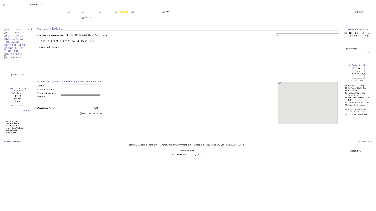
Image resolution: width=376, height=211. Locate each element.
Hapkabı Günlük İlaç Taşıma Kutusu (356, 94)
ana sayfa (76, 12)
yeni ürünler (108, 12)
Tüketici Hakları (13, 124)
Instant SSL (355, 150)
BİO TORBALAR (15, 33)
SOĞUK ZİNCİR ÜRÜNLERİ (215, 145)
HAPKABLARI (14, 54)
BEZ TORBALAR (15, 36)
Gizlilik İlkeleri (12, 126)
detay (368, 52)
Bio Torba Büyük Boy (357, 88)
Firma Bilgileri (12, 121)
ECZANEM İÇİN (15, 57)
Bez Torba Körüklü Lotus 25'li (18, 89)
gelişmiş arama (18, 74)
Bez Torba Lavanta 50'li (357, 114)
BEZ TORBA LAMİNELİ (19, 29)
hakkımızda (91, 12)
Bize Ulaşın (11, 132)
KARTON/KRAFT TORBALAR (181, 145)
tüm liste (26, 111)
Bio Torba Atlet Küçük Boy (359, 102)
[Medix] (359, 12)
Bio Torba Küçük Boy (358, 65)
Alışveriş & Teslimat (14, 128)
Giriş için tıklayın (358, 29)
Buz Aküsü (352, 91)
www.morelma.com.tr (187, 151)
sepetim (358, 42)
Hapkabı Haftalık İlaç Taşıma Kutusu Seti (357, 111)
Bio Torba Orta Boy (356, 86)
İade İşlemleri (12, 130)
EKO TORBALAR (15, 45)
